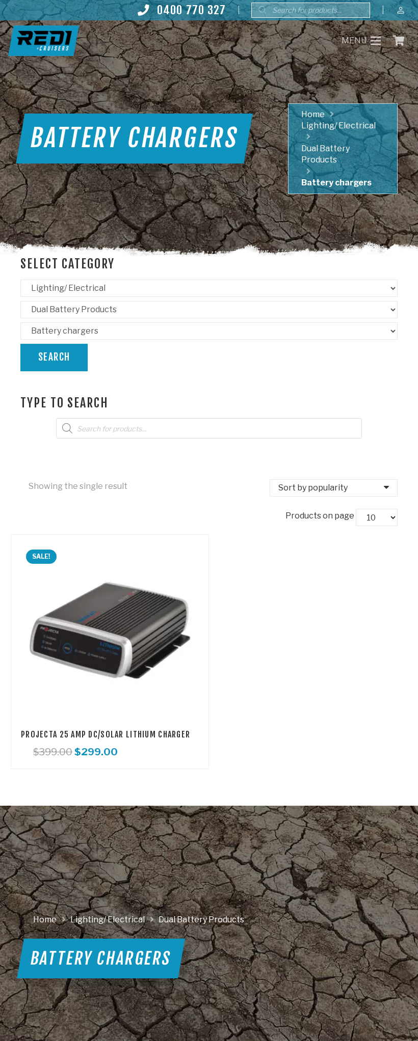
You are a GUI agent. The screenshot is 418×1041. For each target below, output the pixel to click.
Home (313, 114)
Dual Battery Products (201, 919)
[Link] (43, 40)
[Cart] (398, 40)
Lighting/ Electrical (338, 125)
